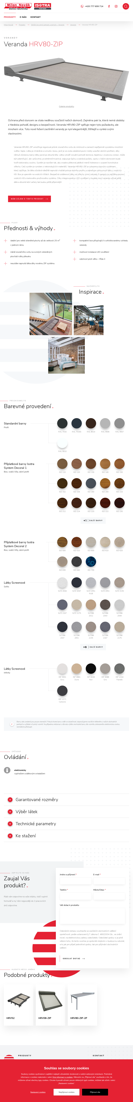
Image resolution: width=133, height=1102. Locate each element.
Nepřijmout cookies (66, 1092)
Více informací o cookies (62, 1077)
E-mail (97, 874)
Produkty (10, 17)
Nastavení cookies (37, 1092)
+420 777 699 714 (94, 6)
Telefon (64, 889)
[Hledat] (126, 6)
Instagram (116, 6)
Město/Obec (99, 889)
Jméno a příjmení (68, 874)
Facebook (109, 6)
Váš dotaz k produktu (69, 905)
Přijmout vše (95, 1092)
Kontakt (36, 17)
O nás (23, 17)
